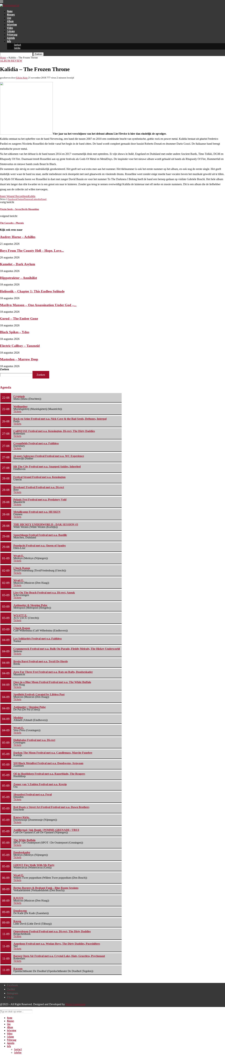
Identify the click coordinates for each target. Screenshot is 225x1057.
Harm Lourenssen (75, 1004)
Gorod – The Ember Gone (19, 318)
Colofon (17, 48)
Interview (12, 24)
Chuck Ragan (21, 568)
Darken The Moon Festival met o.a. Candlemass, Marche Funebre (52, 752)
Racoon (17, 968)
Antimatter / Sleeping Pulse (29, 707)
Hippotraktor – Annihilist (18, 278)
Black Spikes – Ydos (14, 332)
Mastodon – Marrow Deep (19, 359)
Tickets (17, 411)
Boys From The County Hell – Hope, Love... (32, 250)
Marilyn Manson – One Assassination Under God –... (38, 305)
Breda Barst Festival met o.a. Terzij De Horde (40, 661)
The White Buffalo (24, 840)
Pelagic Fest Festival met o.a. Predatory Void (39, 499)
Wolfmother (20, 406)
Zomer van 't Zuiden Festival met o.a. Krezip (40, 784)
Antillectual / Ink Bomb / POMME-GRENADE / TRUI (46, 829)
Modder (18, 717)
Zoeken (4, 369)
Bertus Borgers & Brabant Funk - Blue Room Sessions (45, 887)
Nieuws (11, 14)
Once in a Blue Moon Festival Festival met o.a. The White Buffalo (52, 682)
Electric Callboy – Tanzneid (20, 346)
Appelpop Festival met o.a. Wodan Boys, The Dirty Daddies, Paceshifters (56, 943)
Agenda (11, 38)
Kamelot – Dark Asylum (17, 264)
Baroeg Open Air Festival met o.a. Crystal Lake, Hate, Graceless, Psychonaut (59, 955)
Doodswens (20, 910)
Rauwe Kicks (21, 817)
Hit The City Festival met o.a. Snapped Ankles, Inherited (47, 466)
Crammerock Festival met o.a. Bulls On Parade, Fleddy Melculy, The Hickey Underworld (66, 648)
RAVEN (18, 898)
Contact (17, 45)
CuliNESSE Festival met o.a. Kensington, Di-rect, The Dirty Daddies (54, 431)
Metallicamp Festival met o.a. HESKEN (36, 511)
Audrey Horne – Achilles (17, 237)
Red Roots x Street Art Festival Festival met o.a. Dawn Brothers (51, 807)
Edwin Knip (22, 77)
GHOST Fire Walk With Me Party (33, 865)
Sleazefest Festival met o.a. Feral (32, 794)
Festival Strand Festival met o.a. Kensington (39, 477)
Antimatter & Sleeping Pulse (30, 605)
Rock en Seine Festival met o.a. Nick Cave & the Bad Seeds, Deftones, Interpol (60, 418)
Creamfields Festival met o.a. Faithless (36, 443)
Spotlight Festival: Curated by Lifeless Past (39, 694)
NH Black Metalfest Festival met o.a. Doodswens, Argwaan (48, 763)
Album (10, 21)
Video (10, 28)
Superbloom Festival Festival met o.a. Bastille (40, 535)
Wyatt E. (18, 555)
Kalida (31, 196)
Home (9, 11)
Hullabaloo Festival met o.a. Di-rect (34, 740)
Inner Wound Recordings (14, 196)
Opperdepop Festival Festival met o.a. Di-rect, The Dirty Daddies (52, 931)
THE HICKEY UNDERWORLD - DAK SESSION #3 (45, 524)
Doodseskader (21, 852)
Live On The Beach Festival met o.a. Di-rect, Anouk (44, 592)
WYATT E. (20, 615)
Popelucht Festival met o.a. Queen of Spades (39, 545)
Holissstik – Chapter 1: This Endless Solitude (32, 291)
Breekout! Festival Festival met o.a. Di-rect (38, 487)
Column (11, 31)
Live (9, 18)
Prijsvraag (12, 34)
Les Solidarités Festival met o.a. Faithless (37, 638)
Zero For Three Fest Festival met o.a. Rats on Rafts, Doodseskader (53, 671)
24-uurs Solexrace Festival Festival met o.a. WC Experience (48, 456)
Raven (17, 921)
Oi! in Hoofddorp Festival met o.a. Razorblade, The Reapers (49, 773)
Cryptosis (19, 396)
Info (9, 41)
